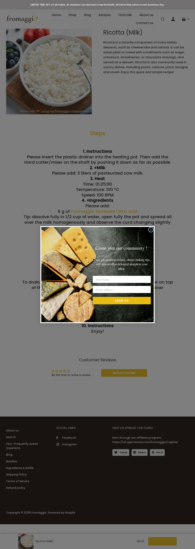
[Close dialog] (151, 230)
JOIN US (122, 300)
